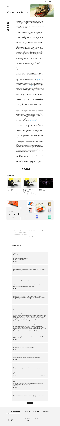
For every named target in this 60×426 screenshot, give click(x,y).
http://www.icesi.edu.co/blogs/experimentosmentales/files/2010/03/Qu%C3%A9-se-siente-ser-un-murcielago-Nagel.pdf (29, 230)
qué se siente (38, 79)
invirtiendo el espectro (36, 106)
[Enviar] (19, 413)
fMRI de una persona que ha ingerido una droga (25, 85)
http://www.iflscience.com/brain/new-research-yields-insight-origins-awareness (28, 357)
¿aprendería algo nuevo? (33, 120)
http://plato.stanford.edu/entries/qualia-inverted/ (20, 259)
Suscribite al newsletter (13, 411)
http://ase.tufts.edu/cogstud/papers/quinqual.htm (20, 258)
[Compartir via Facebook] (8, 23)
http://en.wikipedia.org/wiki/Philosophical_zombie (20, 234)
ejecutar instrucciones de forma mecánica (26, 137)
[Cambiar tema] (53, 1)
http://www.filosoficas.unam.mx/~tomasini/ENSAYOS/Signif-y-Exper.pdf (24, 286)
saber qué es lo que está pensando (32, 75)
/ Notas (7, 6)
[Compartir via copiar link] (8, 30)
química (17, 36)
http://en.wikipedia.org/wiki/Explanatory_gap (20, 232)
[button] (6, 419)
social (22, 36)
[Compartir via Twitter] (8, 25)
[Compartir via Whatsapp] (8, 27)
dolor (40, 93)
